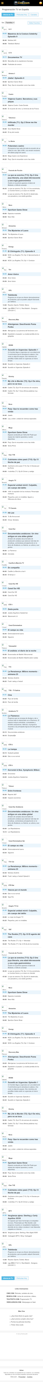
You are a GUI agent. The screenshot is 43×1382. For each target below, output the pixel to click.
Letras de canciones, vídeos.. (22, 1296)
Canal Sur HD (13, 583)
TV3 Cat (11, 861)
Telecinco (12, 117)
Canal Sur (12, 529)
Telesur (11, 786)
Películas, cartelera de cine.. (20, 1293)
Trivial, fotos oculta (16, 1325)
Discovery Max (14, 319)
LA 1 (10, 29)
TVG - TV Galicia (14, 690)
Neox (10, 205)
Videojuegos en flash (21, 1302)
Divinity (11, 376)
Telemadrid (12, 646)
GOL (10, 290)
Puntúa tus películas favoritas (20, 1322)
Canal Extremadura (15, 625)
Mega (10, 427)
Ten (10, 269)
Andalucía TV (13, 711)
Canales (34, 14)
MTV (10, 1211)
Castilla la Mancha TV (16, 563)
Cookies (29, 1377)
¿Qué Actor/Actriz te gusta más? (21, 1316)
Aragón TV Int (13, 906)
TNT (10, 929)
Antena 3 (12, 73)
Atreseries (12, 225)
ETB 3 (11, 765)
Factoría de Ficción (15, 170)
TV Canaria (12, 508)
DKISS (11, 345)
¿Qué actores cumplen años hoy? (21, 1319)
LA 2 (10, 52)
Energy (11, 246)
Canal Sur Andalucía (16, 806)
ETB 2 (11, 744)
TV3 (10, 666)
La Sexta (12, 141)
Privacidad (21, 1377)
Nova (10, 404)
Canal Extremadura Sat (17, 841)
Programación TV (19, 1299)
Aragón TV (12, 480)
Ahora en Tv (8, 14)
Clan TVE (12, 454)
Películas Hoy (22, 14)
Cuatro (11, 94)
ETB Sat (11, 885)
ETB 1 (11, 604)
